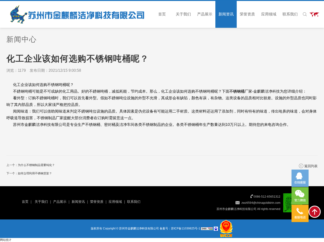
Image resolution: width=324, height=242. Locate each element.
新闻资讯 (226, 14)
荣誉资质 (247, 14)
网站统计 (5, 240)
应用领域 (268, 14)
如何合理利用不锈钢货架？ (35, 173)
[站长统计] (207, 228)
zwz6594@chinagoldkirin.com (260, 202)
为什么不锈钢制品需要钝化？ (36, 165)
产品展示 (204, 14)
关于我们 (183, 14)
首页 (162, 14)
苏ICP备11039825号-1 (185, 228)
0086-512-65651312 (267, 196)
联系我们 (290, 14)
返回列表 (311, 166)
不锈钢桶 (237, 91)
